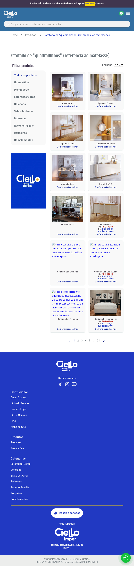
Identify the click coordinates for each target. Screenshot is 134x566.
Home (14, 35)
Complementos (23, 140)
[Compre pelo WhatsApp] (121, 13)
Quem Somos (18, 397)
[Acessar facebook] (60, 383)
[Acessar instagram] (67, 383)
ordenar (107, 64)
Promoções (21, 89)
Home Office (22, 82)
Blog (13, 421)
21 (98, 340)
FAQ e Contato (19, 415)
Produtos (30, 35)
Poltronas (20, 118)
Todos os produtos (26, 75)
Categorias (18, 458)
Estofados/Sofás (24, 96)
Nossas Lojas (18, 409)
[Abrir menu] (128, 13)
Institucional (19, 392)
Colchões (20, 104)
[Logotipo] (10, 14)
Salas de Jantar (23, 111)
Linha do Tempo (20, 403)
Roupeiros (20, 132)
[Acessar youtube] (74, 383)
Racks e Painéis (24, 125)
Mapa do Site (18, 426)
